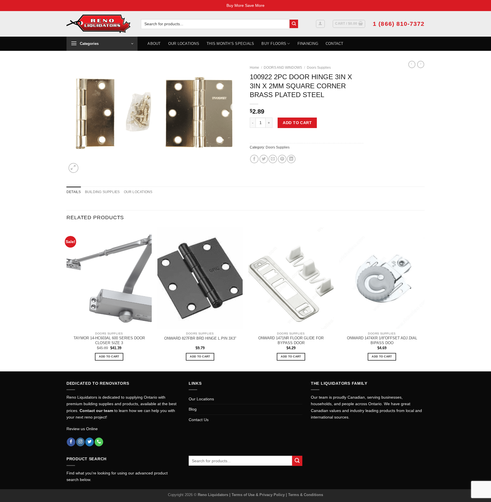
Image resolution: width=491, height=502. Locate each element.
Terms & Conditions (305, 495)
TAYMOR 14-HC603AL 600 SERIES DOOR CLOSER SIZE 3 (109, 340)
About (154, 43)
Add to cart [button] (109, 356)
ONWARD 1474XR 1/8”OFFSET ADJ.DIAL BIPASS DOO (382, 340)
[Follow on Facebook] (71, 442)
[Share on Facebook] (254, 159)
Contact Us (199, 419)
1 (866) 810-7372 (399, 23)
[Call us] (99, 442)
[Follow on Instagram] (80, 442)
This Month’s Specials (230, 43)
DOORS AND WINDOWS (283, 68)
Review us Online (82, 428)
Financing (307, 43)
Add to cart (297, 122)
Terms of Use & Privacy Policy (259, 495)
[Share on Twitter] (263, 159)
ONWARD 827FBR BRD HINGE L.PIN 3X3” (200, 338)
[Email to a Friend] (273, 159)
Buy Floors (273, 43)
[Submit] (294, 24)
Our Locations (183, 43)
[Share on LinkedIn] (291, 159)
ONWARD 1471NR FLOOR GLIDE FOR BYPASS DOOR (291, 340)
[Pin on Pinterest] (282, 159)
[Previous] (67, 299)
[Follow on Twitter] (89, 442)
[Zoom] (73, 168)
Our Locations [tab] (138, 192)
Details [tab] (73, 192)
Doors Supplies (319, 68)
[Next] (424, 299)
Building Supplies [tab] (102, 192)
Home (254, 68)
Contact (335, 43)
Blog (193, 409)
